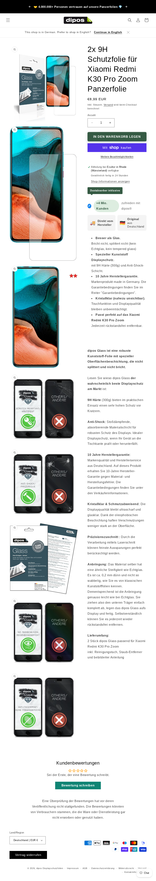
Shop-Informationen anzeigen (110, 181)
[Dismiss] (128, 32)
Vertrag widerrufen (28, 854)
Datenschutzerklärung (103, 868)
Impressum (73, 868)
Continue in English (108, 32)
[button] (8, 20)
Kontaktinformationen (135, 872)
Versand (108, 104)
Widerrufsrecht (126, 868)
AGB (85, 868)
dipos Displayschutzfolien (49, 868)
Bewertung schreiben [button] (78, 785)
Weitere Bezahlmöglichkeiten (117, 156)
